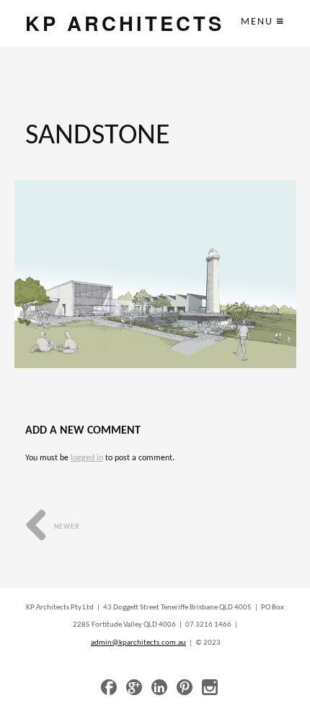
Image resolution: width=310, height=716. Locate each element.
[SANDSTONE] (155, 274)
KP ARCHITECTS (124, 23)
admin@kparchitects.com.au (138, 643)
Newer (65, 527)
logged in (87, 458)
